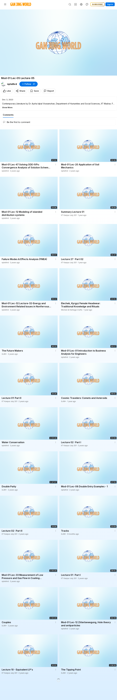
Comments (8, 115)
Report (50, 91)
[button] (58, 103)
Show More (7, 107)
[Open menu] (5, 4)
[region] (58, 42)
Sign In (110, 4)
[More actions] (56, 164)
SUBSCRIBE (97, 4)
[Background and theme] (87, 4)
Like (9, 91)
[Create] (75, 4)
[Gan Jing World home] (20, 4)
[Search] (69, 4)
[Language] (81, 4)
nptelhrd (12, 84)
